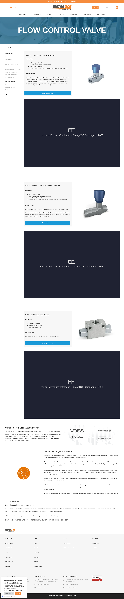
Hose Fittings (8, 59)
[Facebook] (6, 94)
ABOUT (36, 548)
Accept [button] (18, 593)
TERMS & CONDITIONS (68, 548)
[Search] (117, 7)
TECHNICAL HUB (38, 566)
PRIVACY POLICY (67, 543)
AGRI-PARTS (8, 566)
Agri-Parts (87, 14)
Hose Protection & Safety (11, 64)
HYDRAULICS (8, 548)
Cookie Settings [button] (9, 593)
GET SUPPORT (95, 543)
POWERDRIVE (8, 557)
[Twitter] (11, 7)
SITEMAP (36, 561)
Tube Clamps (8, 62)
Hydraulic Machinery (10, 77)
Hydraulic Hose (9, 57)
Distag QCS (22, 14)
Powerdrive (74, 14)
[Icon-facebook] (7, 7)
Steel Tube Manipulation (11, 74)
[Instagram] (15, 7)
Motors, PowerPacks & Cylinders (13, 69)
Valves (7, 67)
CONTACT (36, 557)
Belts (62, 14)
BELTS (6, 552)
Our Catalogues (9, 90)
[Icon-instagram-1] (12, 94)
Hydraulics (50, 14)
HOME (35, 543)
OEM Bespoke (101, 14)
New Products (8, 84)
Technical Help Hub (10, 87)
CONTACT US (95, 548)
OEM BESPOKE (9, 561)
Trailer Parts (36, 14)
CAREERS (36, 552)
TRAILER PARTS (9, 543)
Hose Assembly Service (11, 72)
